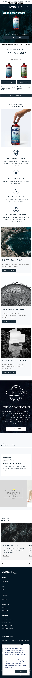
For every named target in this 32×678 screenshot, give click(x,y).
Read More (6, 556)
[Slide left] (2, 562)
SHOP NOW (16, 38)
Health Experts (5, 581)
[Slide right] (29, 562)
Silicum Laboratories (7, 628)
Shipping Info (5, 599)
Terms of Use (5, 604)
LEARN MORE (9, 270)
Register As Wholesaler (8, 620)
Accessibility (5, 610)
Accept (21, 671)
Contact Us (4, 631)
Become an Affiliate (7, 625)
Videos (3, 586)
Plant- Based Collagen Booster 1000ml (21, 88)
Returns (4, 602)
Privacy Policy (5, 607)
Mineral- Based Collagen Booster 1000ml (5, 88)
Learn (3, 584)
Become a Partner (6, 622)
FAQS (3, 589)
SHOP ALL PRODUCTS (16, 95)
